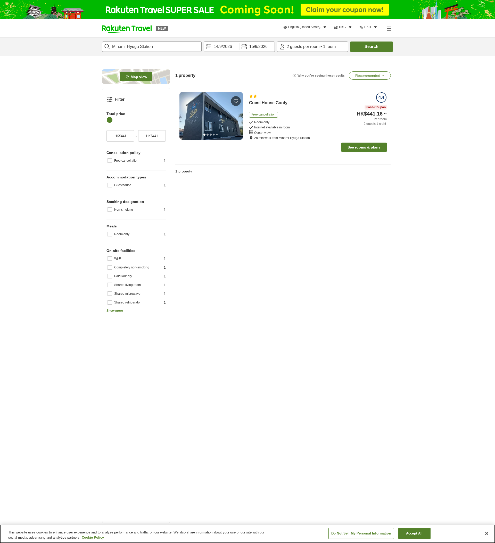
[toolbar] (239, 47)
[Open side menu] (389, 28)
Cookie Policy (93, 537)
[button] (127, 28)
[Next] (237, 115)
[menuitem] (305, 27)
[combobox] (152, 47)
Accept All (414, 533)
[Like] (236, 101)
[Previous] (185, 115)
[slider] (109, 120)
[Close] (486, 533)
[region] (247, 534)
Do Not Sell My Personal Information (361, 533)
